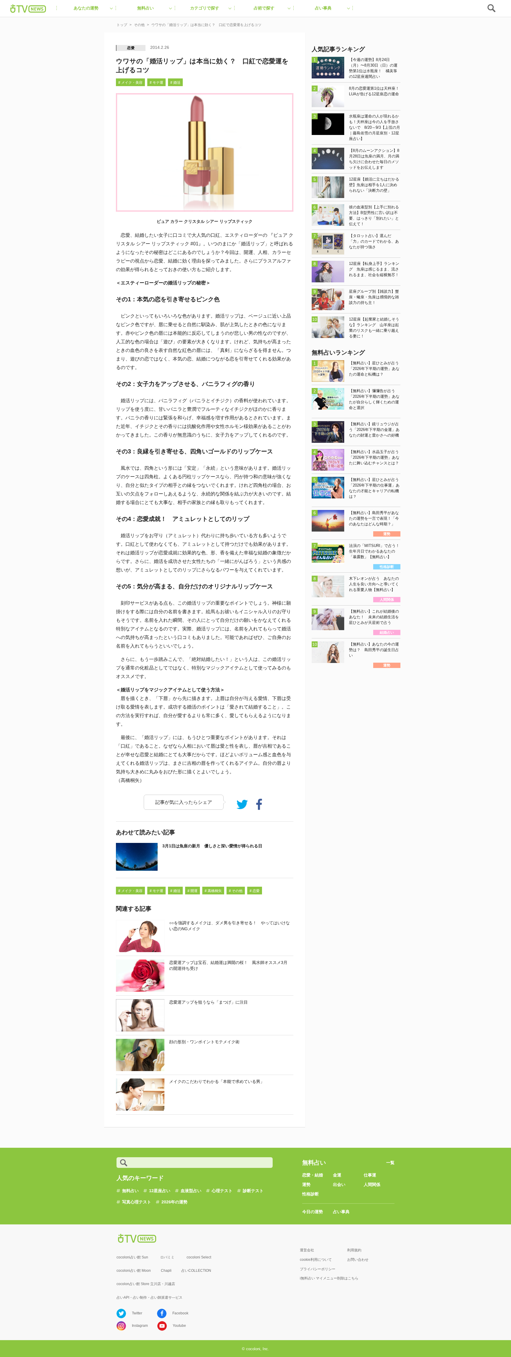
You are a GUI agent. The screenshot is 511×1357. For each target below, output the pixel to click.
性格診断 (310, 1194)
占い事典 (341, 1211)
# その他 (235, 891)
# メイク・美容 (130, 83)
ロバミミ (167, 1257)
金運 (337, 1175)
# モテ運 (156, 83)
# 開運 (192, 891)
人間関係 (372, 1184)
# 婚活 (175, 83)
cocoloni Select (199, 1257)
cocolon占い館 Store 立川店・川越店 (146, 1284)
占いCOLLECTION (196, 1271)
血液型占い (191, 1190)
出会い (339, 1184)
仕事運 (370, 1175)
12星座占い (159, 1190)
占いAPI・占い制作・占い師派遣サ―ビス (149, 1297)
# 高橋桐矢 (213, 891)
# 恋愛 (255, 891)
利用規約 (354, 1250)
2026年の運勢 (174, 1202)
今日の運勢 (312, 1211)
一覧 (390, 1162)
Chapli (166, 1271)
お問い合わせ (357, 1260)
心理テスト (222, 1190)
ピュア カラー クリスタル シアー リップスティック (205, 221)
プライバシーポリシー (317, 1269)
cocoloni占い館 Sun (132, 1257)
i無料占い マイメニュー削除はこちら (329, 1278)
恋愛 (131, 48)
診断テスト (253, 1190)
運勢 (306, 1184)
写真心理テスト (136, 1202)
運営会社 (307, 1250)
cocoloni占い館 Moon (134, 1271)
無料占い (130, 1190)
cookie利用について (316, 1260)
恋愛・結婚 (312, 1175)
